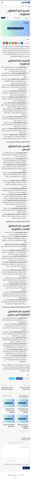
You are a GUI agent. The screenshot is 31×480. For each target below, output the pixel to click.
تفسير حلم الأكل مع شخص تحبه (15, 142)
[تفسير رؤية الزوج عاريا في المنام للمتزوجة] (9, 403)
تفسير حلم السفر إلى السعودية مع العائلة (7, 388)
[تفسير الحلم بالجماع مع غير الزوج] (9, 419)
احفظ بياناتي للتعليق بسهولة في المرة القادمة (16, 464)
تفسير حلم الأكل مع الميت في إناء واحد (13, 307)
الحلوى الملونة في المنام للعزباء (24, 388)
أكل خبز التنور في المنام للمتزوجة (15, 221)
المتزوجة (3, 18)
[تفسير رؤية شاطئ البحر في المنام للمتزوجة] (22, 403)
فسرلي (12, 56)
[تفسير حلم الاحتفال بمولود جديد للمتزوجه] (22, 419)
